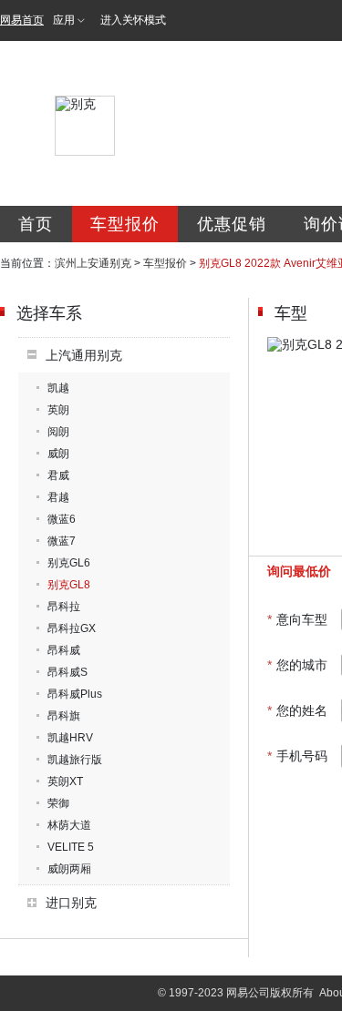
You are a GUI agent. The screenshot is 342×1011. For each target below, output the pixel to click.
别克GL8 (68, 584)
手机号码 (297, 756)
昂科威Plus (74, 694)
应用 (64, 20)
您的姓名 (297, 710)
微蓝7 (61, 541)
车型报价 (125, 224)
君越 (58, 497)
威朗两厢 (69, 869)
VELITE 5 (70, 847)
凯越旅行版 (74, 759)
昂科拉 (63, 606)
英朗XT (65, 781)
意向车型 (297, 619)
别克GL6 (68, 563)
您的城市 (297, 665)
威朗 (58, 453)
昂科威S (67, 672)
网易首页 (22, 20)
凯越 (58, 388)
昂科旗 (63, 716)
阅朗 (58, 431)
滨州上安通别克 (93, 263)
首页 (35, 224)
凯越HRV (70, 737)
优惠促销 (231, 224)
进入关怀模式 (133, 20)
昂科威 (63, 650)
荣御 (58, 803)
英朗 (58, 409)
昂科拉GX (71, 628)
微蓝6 (61, 519)
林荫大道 (69, 825)
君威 (58, 475)
